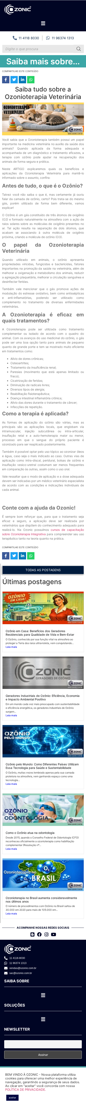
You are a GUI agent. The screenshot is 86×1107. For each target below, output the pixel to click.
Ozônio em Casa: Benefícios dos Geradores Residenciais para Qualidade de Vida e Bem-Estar (40, 632)
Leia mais (11, 646)
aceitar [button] (12, 1097)
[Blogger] (32, 934)
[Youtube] (53, 934)
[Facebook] (39, 934)
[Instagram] (46, 934)
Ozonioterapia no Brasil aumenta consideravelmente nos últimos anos (41, 899)
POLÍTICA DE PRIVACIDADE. (25, 1090)
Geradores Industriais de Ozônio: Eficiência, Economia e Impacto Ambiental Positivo (43, 697)
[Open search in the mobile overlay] (43, 49)
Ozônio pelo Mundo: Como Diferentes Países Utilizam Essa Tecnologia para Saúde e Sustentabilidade (42, 766)
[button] (43, 23)
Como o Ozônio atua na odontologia (30, 832)
